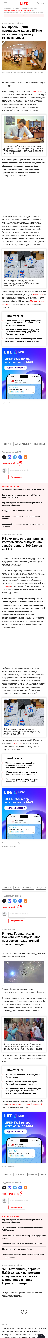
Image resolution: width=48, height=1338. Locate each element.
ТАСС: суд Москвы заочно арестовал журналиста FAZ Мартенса (23, 1262)
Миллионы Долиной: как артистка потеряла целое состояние (23, 525)
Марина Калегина (9, 403)
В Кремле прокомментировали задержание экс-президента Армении (22, 504)
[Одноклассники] (25, 457)
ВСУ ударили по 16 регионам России (17, 510)
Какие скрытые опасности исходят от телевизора (23, 489)
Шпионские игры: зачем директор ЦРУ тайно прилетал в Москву (21, 496)
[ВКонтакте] (20, 457)
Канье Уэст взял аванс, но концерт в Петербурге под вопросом (24, 1270)
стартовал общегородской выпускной (24, 1137)
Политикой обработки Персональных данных (18, 10)
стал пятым (38, 295)
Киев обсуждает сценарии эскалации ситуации (22, 1277)
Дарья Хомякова (9, 1200)
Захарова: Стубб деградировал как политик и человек (21, 517)
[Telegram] (15, 457)
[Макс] (9, 457)
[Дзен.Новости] (4, 457)
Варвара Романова (10, 846)
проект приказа (38, 91)
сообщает (6, 586)
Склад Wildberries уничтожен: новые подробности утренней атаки (23, 1289)
